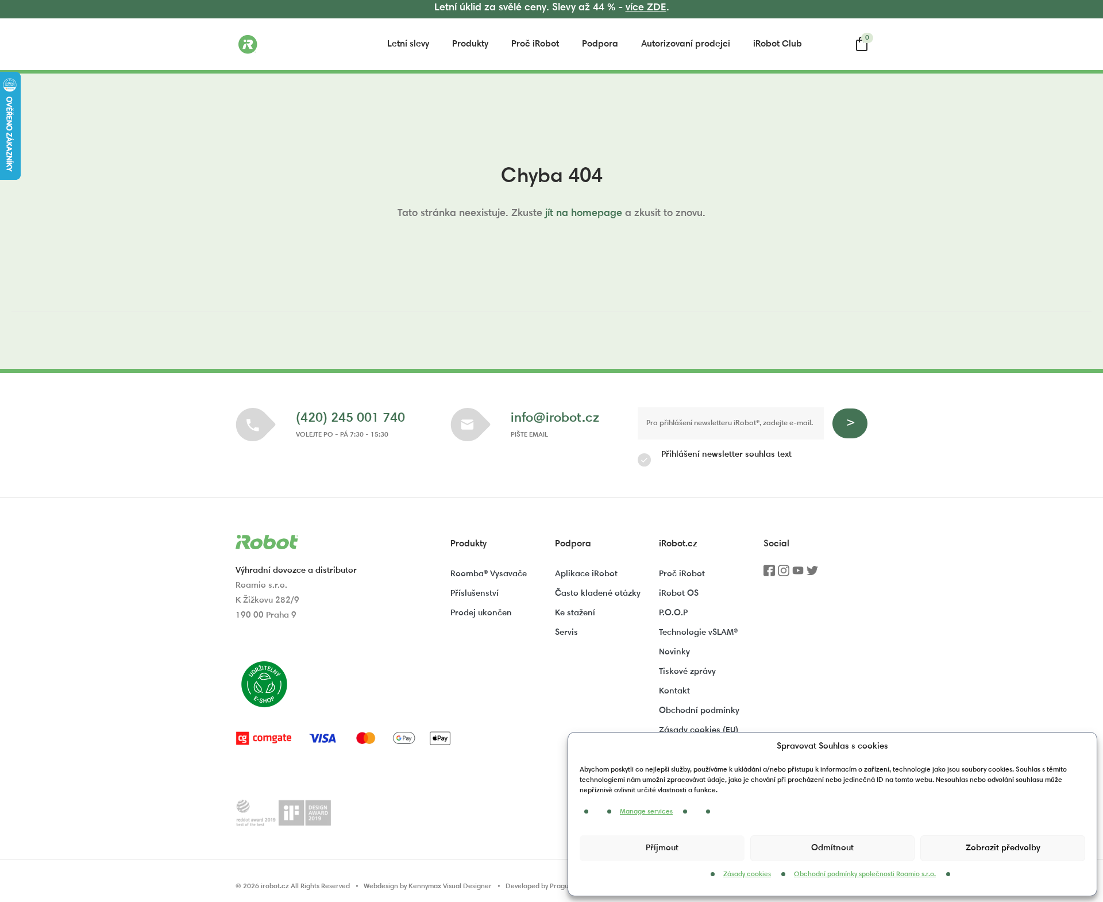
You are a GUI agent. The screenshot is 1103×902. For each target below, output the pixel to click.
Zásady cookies (747, 874)
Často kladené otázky (598, 593)
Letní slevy (408, 44)
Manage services (646, 811)
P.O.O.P (673, 613)
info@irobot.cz (555, 418)
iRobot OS (679, 593)
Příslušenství (474, 593)
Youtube (798, 574)
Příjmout (662, 848)
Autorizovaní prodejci (685, 44)
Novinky (674, 652)
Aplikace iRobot (586, 574)
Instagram (783, 574)
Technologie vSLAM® (698, 633)
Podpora (600, 44)
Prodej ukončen (481, 613)
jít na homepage (583, 214)
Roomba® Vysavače (488, 574)
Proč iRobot (535, 44)
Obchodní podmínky (699, 711)
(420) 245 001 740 (350, 418)
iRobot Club (777, 44)
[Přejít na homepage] (293, 44)
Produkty (470, 44)
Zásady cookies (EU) (698, 730)
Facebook (769, 574)
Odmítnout (832, 848)
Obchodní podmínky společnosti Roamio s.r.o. (865, 874)
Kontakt (674, 691)
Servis (566, 633)
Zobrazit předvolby (1003, 848)
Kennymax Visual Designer (450, 886)
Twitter (812, 574)
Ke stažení (575, 613)
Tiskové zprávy (687, 672)
